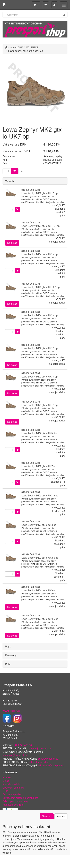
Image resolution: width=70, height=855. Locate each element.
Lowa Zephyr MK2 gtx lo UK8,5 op (39, 557)
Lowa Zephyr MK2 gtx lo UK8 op (38, 524)
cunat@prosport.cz (48, 758)
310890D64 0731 (30, 189)
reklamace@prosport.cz (51, 765)
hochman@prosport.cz (15, 755)
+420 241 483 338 (23, 745)
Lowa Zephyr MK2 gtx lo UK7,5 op (39, 495)
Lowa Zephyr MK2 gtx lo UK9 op (38, 590)
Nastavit (61, 816)
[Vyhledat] (64, 15)
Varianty (9, 181)
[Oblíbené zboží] (46, 4)
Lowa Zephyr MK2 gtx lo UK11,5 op (40, 287)
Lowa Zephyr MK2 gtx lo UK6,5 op (39, 433)
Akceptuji (46, 816)
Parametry (10, 655)
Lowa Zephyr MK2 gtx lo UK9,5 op (39, 619)
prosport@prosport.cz (39, 748)
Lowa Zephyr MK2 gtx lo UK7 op (38, 466)
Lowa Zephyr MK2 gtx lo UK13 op (39, 348)
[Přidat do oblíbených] (22, 171)
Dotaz (8, 664)
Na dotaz (12, 242)
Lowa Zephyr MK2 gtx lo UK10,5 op (40, 226)
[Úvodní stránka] (6, 47)
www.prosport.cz (11, 710)
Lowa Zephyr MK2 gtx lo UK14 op (39, 376)
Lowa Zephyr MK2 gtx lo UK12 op (39, 315)
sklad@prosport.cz (39, 762)
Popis (8, 646)
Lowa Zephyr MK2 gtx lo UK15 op (39, 405)
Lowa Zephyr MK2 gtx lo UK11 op (39, 254)
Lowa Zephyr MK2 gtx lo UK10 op (39, 193)
